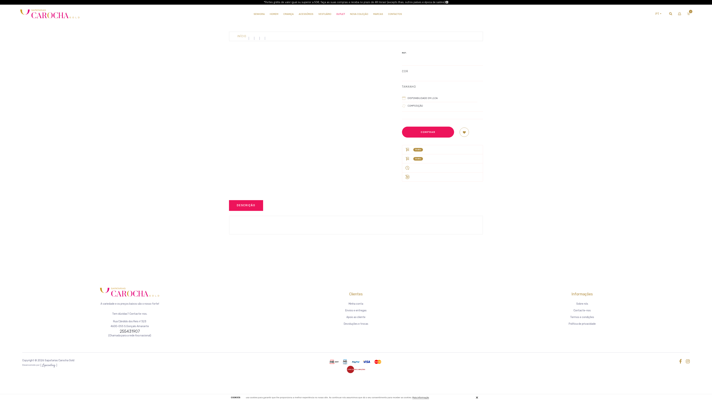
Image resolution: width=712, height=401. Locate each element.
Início (241, 36)
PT (657, 14)
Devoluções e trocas (356, 323)
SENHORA (259, 14)
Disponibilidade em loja (423, 98)
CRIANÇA (288, 14)
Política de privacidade (582, 323)
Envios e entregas (356, 310)
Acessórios (306, 14)
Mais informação (420, 397)
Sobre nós (582, 303)
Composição (415, 105)
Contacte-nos (582, 310)
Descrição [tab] (246, 205)
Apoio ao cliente (355, 317)
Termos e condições (582, 317)
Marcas (378, 14)
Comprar (428, 132)
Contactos (395, 14)
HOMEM (274, 14)
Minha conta (356, 303)
